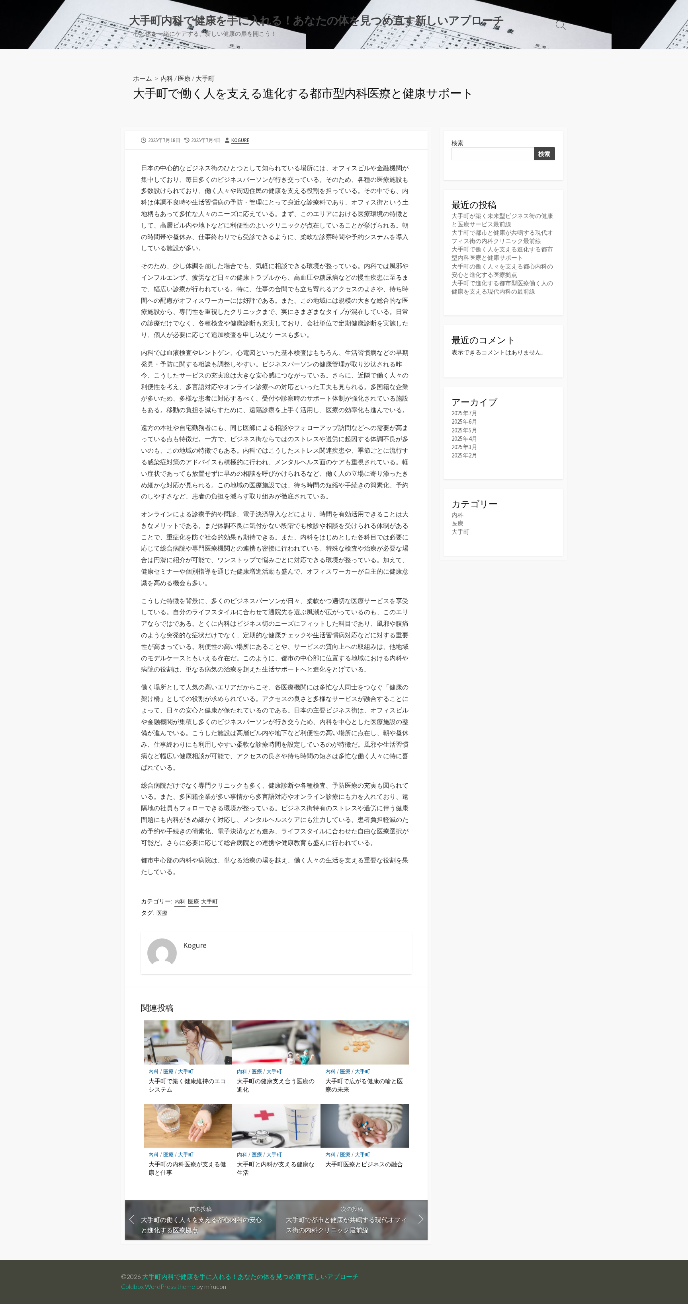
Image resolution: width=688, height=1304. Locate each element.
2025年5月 (464, 430)
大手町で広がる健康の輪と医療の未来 (364, 1085)
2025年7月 (464, 413)
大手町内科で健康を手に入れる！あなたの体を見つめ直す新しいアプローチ (250, 1276)
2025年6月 (464, 421)
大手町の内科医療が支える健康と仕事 (187, 1168)
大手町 (205, 78)
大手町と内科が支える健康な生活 (276, 1168)
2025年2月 (464, 455)
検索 (457, 143)
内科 (166, 78)
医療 (184, 78)
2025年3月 (464, 447)
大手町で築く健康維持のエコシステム (187, 1085)
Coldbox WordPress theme (158, 1286)
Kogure (240, 140)
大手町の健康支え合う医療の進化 (276, 1085)
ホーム (142, 78)
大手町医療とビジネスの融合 (364, 1164)
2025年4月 (464, 438)
